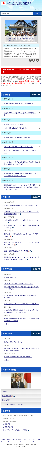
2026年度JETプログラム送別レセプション (17, 46)
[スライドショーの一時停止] (33, 60)
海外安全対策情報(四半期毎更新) (15, 128)
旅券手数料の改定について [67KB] (16, 251)
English (38, 9)
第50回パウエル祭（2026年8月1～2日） (17, 137)
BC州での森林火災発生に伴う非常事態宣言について (22, 205)
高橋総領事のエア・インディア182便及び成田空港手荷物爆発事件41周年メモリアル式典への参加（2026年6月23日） (21, 54)
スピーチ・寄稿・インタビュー (13, 404)
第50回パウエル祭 (10, 277)
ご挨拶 (4, 391)
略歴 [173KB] (6, 396)
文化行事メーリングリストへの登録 (15, 430)
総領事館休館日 (8, 427)
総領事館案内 (7, 424)
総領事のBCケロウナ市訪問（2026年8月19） (19, 103)
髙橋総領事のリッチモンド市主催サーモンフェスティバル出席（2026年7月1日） (21, 51)
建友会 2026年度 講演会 (13, 124)
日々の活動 (6, 400)
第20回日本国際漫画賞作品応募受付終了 (18, 357)
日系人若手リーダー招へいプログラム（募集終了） (21, 304)
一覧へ (34, 94)
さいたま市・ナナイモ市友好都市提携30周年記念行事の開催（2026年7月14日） (21, 48)
